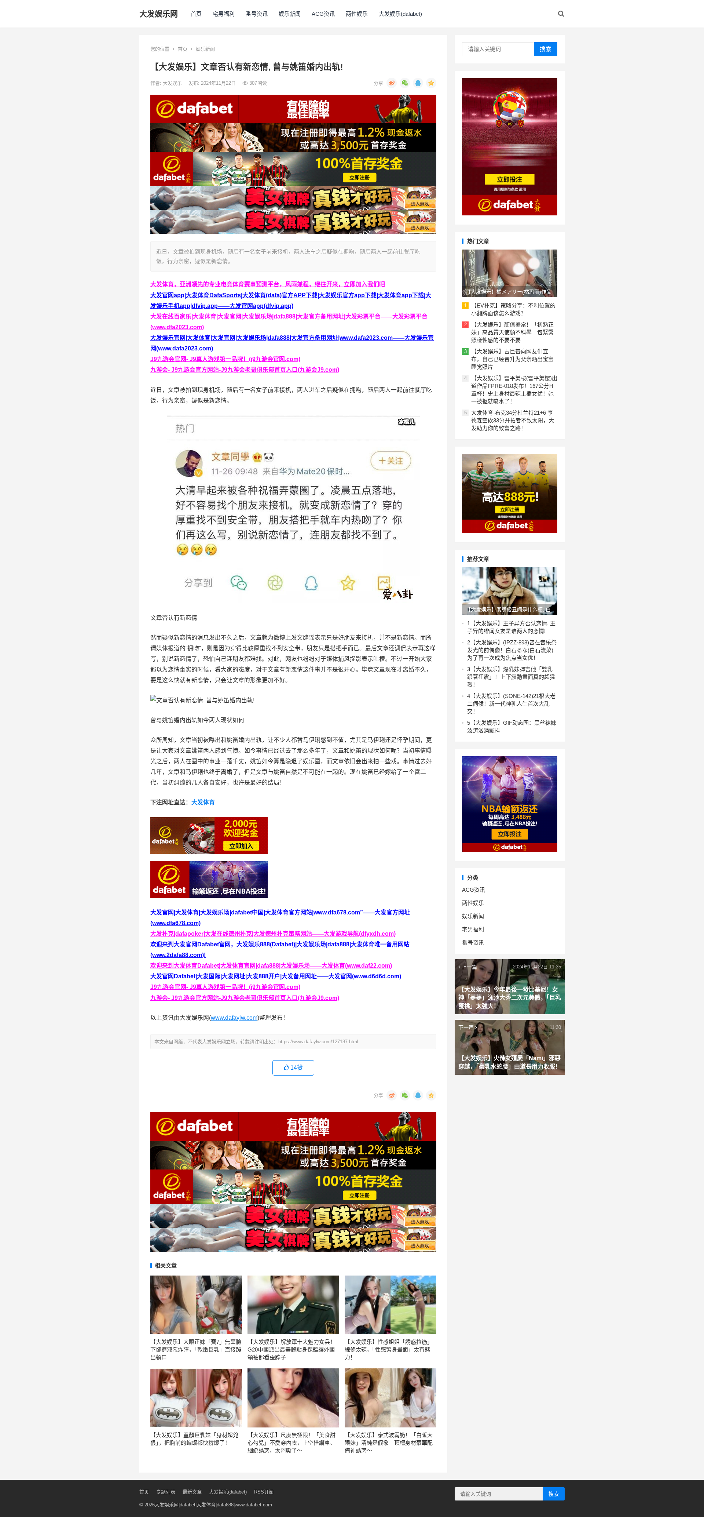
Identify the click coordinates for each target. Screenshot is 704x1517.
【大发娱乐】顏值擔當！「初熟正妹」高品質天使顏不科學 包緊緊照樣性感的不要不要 (512, 332)
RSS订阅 (264, 1492)
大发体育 (203, 802)
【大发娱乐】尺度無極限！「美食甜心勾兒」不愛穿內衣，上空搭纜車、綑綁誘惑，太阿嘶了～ (291, 1443)
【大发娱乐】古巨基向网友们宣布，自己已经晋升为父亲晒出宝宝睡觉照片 (512, 359)
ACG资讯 (323, 14)
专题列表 (165, 1492)
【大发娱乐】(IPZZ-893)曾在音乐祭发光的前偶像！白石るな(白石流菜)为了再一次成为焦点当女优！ (512, 650)
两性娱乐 (357, 14)
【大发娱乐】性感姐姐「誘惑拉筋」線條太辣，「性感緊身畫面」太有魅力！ (389, 1349)
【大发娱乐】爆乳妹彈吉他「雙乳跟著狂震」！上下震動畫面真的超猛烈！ (511, 677)
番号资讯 (257, 14)
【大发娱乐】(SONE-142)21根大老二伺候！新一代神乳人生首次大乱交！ (511, 703)
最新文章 (192, 1492)
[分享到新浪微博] (391, 83)
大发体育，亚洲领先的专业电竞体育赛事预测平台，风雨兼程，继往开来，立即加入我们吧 (267, 284)
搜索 (545, 49)
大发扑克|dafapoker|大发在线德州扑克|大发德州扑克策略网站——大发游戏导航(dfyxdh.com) (273, 934)
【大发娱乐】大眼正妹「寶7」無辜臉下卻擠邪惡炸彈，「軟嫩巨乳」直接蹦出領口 (195, 1349)
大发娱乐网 (158, 14)
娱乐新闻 (290, 14)
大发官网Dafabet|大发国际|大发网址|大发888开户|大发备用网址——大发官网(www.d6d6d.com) (275, 976)
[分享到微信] (405, 83)
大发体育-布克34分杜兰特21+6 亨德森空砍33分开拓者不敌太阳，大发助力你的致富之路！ (512, 420)
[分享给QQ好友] (418, 83)
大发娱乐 (173, 83)
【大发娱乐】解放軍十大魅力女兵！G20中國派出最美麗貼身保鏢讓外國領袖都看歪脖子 (291, 1349)
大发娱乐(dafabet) (400, 14)
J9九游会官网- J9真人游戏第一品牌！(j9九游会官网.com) (225, 359)
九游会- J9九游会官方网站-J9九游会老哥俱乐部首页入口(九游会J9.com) (244, 370)
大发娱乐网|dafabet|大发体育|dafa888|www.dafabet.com (213, 1504)
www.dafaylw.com (234, 1018)
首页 (196, 14)
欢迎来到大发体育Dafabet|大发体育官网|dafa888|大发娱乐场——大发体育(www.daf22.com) (271, 966)
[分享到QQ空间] (431, 83)
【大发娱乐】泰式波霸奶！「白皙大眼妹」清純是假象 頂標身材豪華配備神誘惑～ (389, 1443)
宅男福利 (224, 14)
